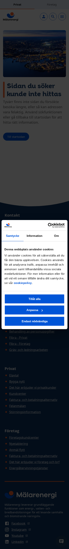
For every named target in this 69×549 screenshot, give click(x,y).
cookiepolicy (23, 283)
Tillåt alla (34, 299)
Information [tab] (34, 235)
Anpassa (32, 310)
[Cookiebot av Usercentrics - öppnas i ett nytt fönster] (49, 225)
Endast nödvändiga (35, 321)
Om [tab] (56, 235)
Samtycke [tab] (12, 235)
